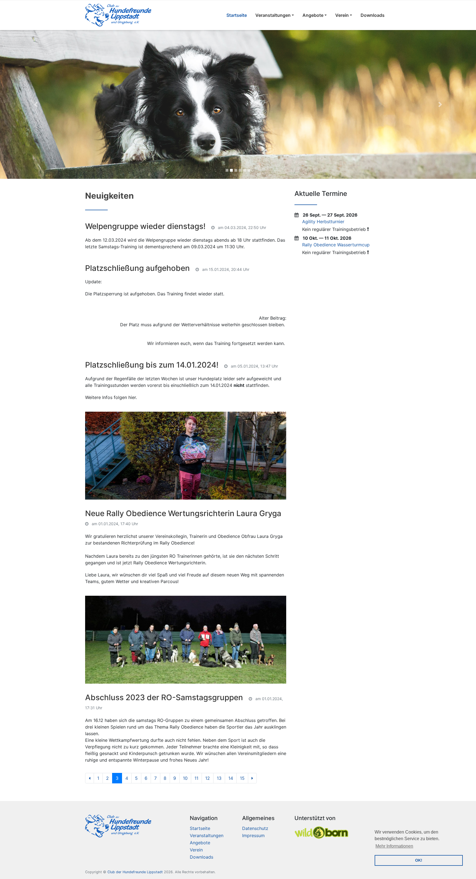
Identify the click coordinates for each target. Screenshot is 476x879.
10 (185, 778)
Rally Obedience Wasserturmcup (336, 244)
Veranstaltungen (273, 15)
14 (230, 778)
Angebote (312, 15)
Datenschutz (255, 828)
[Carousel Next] (440, 104)
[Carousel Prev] (35, 104)
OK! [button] (418, 860)
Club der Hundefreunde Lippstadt (135, 872)
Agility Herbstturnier (323, 221)
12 (207, 778)
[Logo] (118, 15)
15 (242, 778)
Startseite (236, 15)
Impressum (253, 835)
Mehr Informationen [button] (394, 846)
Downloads (373, 15)
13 (219, 778)
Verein (342, 15)
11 (196, 778)
